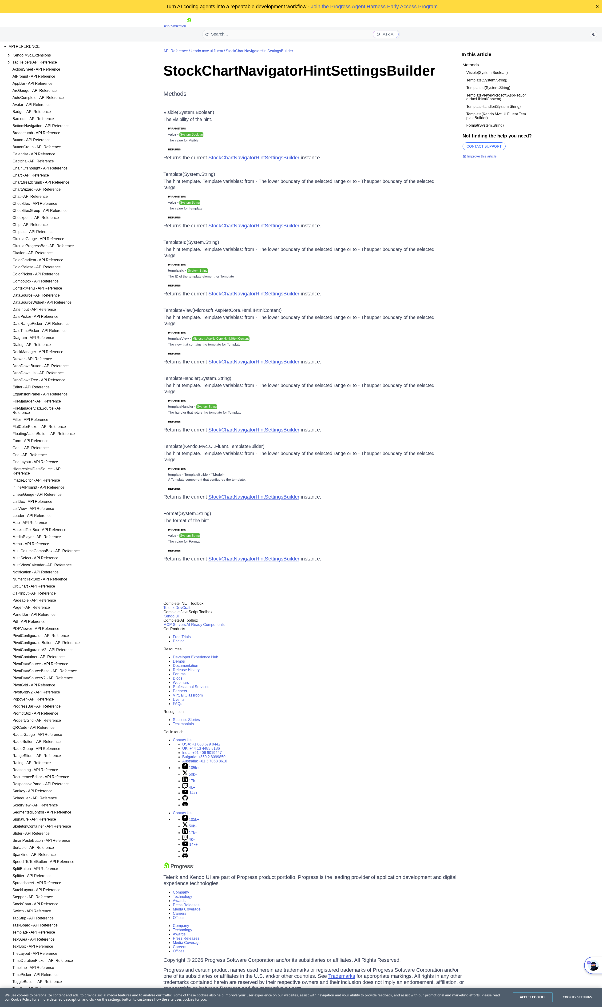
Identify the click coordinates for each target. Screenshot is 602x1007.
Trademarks (341, 976)
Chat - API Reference (30, 196)
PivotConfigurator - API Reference (40, 636)
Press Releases (186, 905)
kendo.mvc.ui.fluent (207, 51)
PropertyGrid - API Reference (36, 720)
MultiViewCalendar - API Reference (42, 565)
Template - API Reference (33, 932)
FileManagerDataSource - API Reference (37, 410)
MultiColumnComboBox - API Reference (46, 551)
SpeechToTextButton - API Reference (43, 862)
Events (178, 699)
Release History (186, 670)
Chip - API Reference (30, 225)
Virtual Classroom (188, 695)
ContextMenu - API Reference (37, 288)
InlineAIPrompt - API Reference (38, 487)
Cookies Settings (577, 997)
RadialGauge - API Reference (37, 735)
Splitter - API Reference (31, 876)
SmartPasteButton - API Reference (41, 840)
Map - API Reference (29, 523)
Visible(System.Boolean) (188, 112)
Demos (179, 661)
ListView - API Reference (33, 509)
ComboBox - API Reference (35, 281)
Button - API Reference (31, 140)
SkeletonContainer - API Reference (41, 826)
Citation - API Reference (32, 253)
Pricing (179, 641)
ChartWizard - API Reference (36, 189)
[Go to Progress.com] (178, 868)
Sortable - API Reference (33, 848)
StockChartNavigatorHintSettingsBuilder (259, 51)
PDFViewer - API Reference (35, 629)
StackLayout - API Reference (36, 890)
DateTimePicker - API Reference (39, 331)
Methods (174, 93)
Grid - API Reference (29, 455)
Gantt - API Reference (30, 448)
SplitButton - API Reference (35, 869)
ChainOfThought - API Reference (39, 168)
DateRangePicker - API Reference (41, 324)
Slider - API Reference (31, 833)
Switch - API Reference (31, 911)
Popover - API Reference (33, 699)
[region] (301, 997)
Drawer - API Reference (32, 359)
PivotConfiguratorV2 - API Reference (43, 650)
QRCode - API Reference (33, 727)
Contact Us (182, 740)
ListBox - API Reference (32, 501)
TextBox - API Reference (32, 946)
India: (202, 753)
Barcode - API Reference (33, 119)
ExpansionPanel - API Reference (39, 394)
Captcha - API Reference (33, 161)
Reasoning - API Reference (35, 770)
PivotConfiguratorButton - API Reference (46, 643)
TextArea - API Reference (33, 939)
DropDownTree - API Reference (38, 380)
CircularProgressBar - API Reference (43, 246)
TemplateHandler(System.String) (197, 378)
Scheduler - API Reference (34, 798)
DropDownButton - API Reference (40, 366)
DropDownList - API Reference (38, 373)
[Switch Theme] (593, 34)
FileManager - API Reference (36, 401)
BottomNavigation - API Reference (41, 126)
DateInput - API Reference (34, 309)
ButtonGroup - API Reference (36, 147)
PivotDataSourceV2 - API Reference (42, 678)
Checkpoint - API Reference (35, 218)
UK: (201, 748)
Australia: (204, 761)
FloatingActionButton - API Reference (43, 434)
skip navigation (174, 26)
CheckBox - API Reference (34, 203)
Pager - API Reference (31, 607)
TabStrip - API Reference (33, 918)
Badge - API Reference (31, 112)
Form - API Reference (30, 441)
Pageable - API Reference (34, 600)
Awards (179, 901)
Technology (182, 896)
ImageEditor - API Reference (36, 480)
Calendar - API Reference (33, 154)
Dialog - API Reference (31, 345)
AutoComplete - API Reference (38, 98)
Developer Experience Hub (195, 657)
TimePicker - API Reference (35, 975)
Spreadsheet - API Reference (36, 883)
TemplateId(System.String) (191, 242)
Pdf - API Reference (28, 622)
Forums (179, 674)
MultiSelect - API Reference (35, 558)
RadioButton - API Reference (36, 742)
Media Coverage (187, 909)
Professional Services (191, 687)
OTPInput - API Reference (34, 593)
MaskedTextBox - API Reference (39, 530)
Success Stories (186, 720)
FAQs (177, 704)
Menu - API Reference (30, 544)
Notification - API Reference (35, 572)
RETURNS (174, 149)
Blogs (177, 678)
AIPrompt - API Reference (33, 76)
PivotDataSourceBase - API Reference (44, 671)
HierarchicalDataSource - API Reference (37, 471)
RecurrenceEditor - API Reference (40, 777)
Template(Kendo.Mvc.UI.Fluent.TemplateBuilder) (214, 446)
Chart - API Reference (30, 175)
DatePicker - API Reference (35, 316)
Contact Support (484, 146)
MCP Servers (174, 625)
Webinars (181, 683)
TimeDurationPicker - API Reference (42, 961)
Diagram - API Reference (33, 338)
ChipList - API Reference (33, 232)
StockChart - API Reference (35, 904)
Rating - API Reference (31, 763)
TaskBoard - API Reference (35, 925)
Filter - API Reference (30, 420)
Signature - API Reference (34, 819)
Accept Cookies (533, 997)
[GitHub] (185, 800)
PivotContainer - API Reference (38, 657)
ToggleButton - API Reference (37, 982)
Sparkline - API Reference (34, 855)
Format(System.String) (187, 513)
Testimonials (183, 724)
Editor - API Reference (31, 387)
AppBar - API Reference (32, 83)
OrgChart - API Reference (33, 586)
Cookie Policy (21, 999)
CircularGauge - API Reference (38, 239)
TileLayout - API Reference (34, 953)
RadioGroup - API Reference (36, 749)
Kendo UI (171, 616)
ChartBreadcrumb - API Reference (40, 182)
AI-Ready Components (205, 625)
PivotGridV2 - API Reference (36, 692)
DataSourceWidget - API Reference (41, 302)
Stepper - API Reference (32, 897)
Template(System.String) (189, 174)
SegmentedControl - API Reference (41, 812)
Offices (178, 918)
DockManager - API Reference (37, 352)
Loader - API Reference (31, 516)
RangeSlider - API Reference (36, 756)
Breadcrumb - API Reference (36, 133)
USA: (201, 744)
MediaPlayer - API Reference (36, 537)
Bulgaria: (204, 757)
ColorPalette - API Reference (36, 267)
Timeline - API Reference (33, 968)
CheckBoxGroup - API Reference (39, 211)
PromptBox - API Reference (35, 713)
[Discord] (185, 805)
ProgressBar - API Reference (36, 706)
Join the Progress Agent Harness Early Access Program (374, 6)
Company (181, 892)
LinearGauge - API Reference (37, 494)
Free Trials (182, 637)
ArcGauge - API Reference (34, 91)
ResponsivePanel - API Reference (41, 784)
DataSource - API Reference (36, 295)
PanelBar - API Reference (33, 614)
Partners (180, 691)
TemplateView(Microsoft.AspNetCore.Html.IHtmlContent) (222, 310)
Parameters (177, 128)
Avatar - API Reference (31, 105)
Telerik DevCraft (176, 608)
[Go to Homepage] (189, 26)
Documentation (185, 666)
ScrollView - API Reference (35, 805)
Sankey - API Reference (32, 791)
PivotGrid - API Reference (33, 685)
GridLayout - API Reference (35, 462)
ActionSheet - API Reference (36, 69)
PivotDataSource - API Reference (40, 664)
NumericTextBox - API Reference (39, 579)
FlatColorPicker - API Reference (39, 427)
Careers (179, 913)
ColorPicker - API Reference (35, 274)
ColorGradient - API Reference (37, 260)
